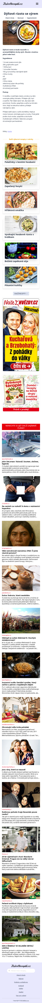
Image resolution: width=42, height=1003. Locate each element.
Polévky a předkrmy (21, 982)
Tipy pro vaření (21, 996)
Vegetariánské (32, 18)
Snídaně (21, 986)
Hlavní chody (9, 18)
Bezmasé (21, 18)
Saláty (21, 988)
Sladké (21, 992)
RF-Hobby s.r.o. (25, 1000)
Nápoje (21, 979)
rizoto (10, 131)
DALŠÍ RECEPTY (20, 294)
